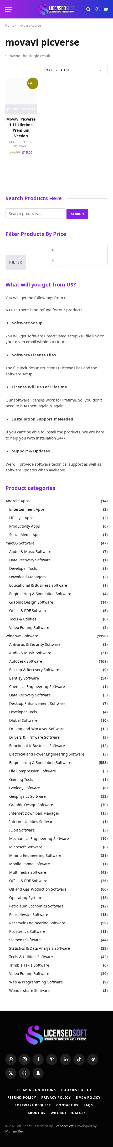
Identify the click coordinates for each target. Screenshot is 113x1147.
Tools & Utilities (22, 619)
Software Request (33, 1105)
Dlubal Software (23, 720)
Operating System (25, 897)
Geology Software (24, 787)
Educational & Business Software (38, 585)
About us (36, 1113)
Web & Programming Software (36, 981)
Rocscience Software (27, 931)
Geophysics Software (27, 796)
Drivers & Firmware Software (34, 737)
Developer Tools (23, 568)
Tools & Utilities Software (31, 956)
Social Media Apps (25, 534)
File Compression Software (32, 770)
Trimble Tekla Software (29, 965)
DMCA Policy (88, 1097)
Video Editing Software (29, 627)
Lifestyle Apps (21, 517)
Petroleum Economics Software (36, 906)
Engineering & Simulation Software (40, 593)
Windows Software (22, 635)
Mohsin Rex (14, 1131)
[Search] (88, 9)
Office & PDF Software (28, 610)
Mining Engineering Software (35, 855)
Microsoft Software (25, 846)
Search (77, 214)
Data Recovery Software (30, 559)
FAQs (88, 1105)
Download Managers (27, 576)
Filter (15, 262)
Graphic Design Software (21, 144)
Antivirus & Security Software (34, 644)
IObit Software (22, 830)
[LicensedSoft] (56, 9)
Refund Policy (21, 1097)
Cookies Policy (76, 1090)
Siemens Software (25, 939)
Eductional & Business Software (37, 745)
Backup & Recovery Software (34, 669)
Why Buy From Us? (68, 1113)
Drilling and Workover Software (36, 728)
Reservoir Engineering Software (37, 922)
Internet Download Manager (34, 813)
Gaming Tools (21, 779)
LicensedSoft (64, 1126)
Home (9, 25)
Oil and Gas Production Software (37, 889)
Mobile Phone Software (29, 863)
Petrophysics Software (28, 914)
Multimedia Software (27, 872)
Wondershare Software (29, 990)
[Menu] (8, 9)
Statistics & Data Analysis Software (39, 948)
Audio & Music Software (30, 551)
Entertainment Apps (27, 509)
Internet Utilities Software (32, 821)
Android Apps (18, 500)
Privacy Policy (56, 1097)
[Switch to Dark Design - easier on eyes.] (97, 9)
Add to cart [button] (23, 109)
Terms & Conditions (36, 1090)
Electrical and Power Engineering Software (46, 754)
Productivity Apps (24, 526)
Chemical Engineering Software (37, 686)
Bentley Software (24, 678)
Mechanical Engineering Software (39, 838)
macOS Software (20, 543)
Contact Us (67, 1105)
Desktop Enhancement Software (37, 703)
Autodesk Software (25, 661)
